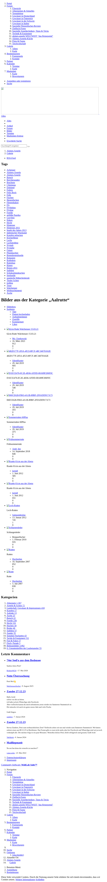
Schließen (40, 879)
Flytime (10, 210)
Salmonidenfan (18, 515)
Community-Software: (19, 765)
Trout (9, 285)
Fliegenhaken (13, 202)
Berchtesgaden (13, 180)
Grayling (10, 217)
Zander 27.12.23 (16, 691)
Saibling (10, 270)
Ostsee (10, 250)
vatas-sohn (11, 753)
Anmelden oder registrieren (19, 81)
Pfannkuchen (12, 253)
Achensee (11, 170)
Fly (8, 205)
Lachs (9, 240)
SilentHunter (17, 360)
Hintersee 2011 (13, 228)
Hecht (9, 223)
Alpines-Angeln (14, 172)
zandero (10, 717)
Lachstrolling (12, 243)
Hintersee (11, 225)
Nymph (10, 245)
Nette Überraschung (18, 675)
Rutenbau (11, 263)
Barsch (10, 177)
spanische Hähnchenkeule (18, 278)
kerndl (15, 471)
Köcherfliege (12, 238)
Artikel (10, 126)
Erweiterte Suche (14, 141)
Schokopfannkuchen (16, 273)
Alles (3, 116)
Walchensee (12, 288)
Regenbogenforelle (15, 255)
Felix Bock (11, 192)
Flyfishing (11, 207)
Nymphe (10, 248)
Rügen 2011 (12, 268)
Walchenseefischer (14, 686)
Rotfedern (11, 260)
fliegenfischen (13, 200)
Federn (10, 190)
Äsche (9, 293)
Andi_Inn (16, 449)
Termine (10, 133)
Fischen (10, 197)
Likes (14, 324)
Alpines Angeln (13, 175)
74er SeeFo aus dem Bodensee (24, 660)
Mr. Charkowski (19, 338)
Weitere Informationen (25, 879)
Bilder (9, 131)
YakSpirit (10, 737)
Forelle (10, 212)
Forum (10, 128)
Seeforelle (11, 275)
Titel (14, 312)
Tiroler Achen (13, 280)
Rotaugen (11, 258)
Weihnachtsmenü (14, 290)
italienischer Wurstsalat (17, 233)
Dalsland (10, 187)
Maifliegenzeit (14, 742)
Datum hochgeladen (21, 314)
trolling (10, 283)
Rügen (10, 265)
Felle (9, 195)
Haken (10, 220)
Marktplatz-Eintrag (15, 136)
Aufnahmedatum (19, 317)
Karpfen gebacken (15, 235)
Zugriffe (16, 319)
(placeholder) (18, 855)
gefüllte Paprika (13, 215)
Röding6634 (11, 671)
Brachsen (11, 182)
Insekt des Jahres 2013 (16, 230)
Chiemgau (11, 185)
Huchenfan (17, 559)
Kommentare (18, 322)
